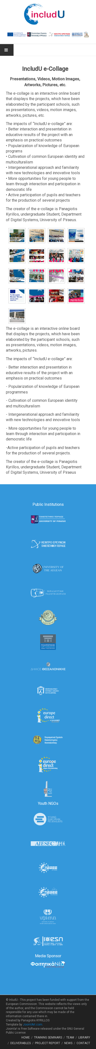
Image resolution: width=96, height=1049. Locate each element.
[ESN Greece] (48, 941)
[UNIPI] (48, 519)
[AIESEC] (48, 843)
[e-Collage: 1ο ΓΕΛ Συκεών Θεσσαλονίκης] (16, 276)
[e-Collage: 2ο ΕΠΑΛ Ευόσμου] (75, 256)
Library (84, 1037)
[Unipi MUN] (48, 916)
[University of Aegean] (48, 568)
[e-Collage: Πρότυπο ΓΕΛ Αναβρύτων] (16, 296)
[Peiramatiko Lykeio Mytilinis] (48, 690)
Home (25, 1037)
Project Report (47, 1043)
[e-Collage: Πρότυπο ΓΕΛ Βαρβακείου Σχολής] (35, 296)
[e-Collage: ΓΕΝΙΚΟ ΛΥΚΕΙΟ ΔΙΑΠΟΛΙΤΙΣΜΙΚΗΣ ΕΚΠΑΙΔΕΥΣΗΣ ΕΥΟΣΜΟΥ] (55, 256)
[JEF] (48, 818)
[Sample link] (48, 592)
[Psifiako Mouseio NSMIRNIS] (48, 788)
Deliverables (20, 1043)
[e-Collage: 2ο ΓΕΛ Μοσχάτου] (75, 296)
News (68, 1043)
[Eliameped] (48, 715)
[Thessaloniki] (48, 666)
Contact (83, 1043)
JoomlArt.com (32, 1024)
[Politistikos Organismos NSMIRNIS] (48, 641)
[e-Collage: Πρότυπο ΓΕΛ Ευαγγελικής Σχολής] (55, 276)
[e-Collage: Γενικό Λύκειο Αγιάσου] (35, 236)
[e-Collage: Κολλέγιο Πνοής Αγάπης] (16, 256)
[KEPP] (48, 544)
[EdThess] (48, 764)
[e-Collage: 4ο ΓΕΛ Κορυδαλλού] (55, 296)
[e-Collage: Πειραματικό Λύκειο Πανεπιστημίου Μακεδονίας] (55, 236)
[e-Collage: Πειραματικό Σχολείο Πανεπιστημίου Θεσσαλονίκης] (75, 236)
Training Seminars (48, 1037)
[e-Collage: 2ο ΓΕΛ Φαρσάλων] (35, 276)
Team (70, 1037)
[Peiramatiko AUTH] (48, 739)
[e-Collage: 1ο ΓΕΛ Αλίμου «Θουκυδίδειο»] (16, 316)
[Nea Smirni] (48, 617)
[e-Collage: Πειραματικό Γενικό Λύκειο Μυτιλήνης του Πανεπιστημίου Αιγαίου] (16, 236)
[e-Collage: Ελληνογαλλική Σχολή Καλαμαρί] (35, 256)
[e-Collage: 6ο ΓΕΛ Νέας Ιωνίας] (75, 276)
